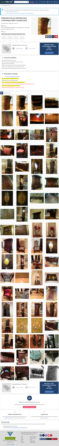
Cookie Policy (32, 442)
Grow (22, 439)
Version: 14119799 (10, 444)
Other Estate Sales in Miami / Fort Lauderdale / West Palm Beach (19, 13)
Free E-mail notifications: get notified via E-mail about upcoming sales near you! (29, 433)
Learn (22, 438)
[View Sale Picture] (7, 102)
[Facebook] (41, 435)
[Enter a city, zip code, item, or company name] (27, 2)
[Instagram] (46, 435)
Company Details (19, 48)
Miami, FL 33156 (14, 426)
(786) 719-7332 (32, 48)
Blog (22, 440)
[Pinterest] (51, 435)
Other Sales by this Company (12, 11)
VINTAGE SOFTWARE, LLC (13, 440)
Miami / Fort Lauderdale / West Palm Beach (16, 427)
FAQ (22, 436)
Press (31, 439)
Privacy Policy (32, 438)
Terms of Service (33, 436)
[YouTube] (48, 435)
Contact (22, 442)
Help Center (32, 440)
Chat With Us (11, 438)
